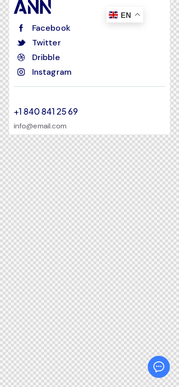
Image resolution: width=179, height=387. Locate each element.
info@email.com (40, 126)
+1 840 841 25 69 (46, 111)
